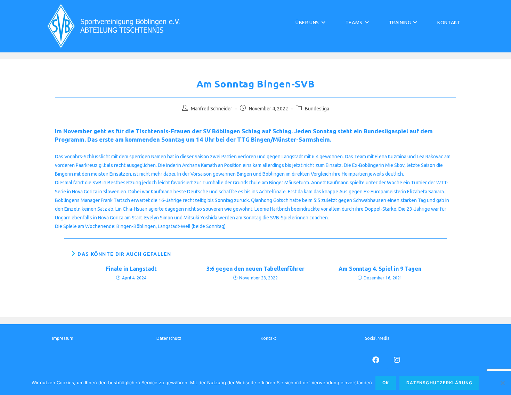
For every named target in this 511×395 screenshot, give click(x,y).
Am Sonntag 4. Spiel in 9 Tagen (380, 269)
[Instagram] (396, 359)
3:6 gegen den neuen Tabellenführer (255, 269)
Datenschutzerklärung (439, 382)
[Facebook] (375, 359)
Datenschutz (168, 338)
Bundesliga (317, 108)
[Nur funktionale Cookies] (502, 382)
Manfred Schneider (211, 108)
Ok (385, 382)
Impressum (62, 338)
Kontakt (268, 338)
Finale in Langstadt (131, 269)
